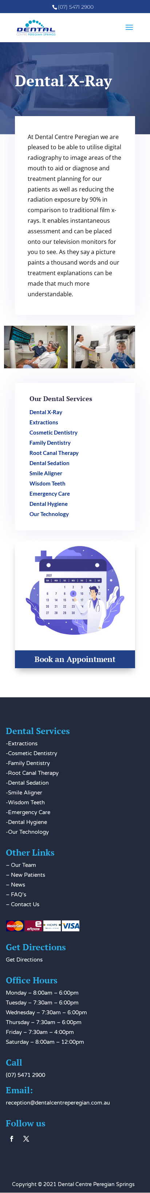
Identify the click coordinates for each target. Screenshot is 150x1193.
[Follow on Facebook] (11, 1139)
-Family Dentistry (28, 763)
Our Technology (49, 514)
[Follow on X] (26, 1139)
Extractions (43, 422)
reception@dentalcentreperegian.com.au (58, 1102)
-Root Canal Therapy (32, 773)
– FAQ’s (16, 894)
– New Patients (25, 875)
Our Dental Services (60, 398)
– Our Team (21, 865)
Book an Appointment (75, 659)
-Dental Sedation (27, 783)
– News (15, 884)
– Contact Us (22, 904)
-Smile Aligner (24, 792)
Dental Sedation (49, 463)
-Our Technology (27, 832)
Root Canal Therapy (54, 452)
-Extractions (22, 743)
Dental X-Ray (45, 412)
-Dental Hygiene (26, 822)
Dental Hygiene (48, 503)
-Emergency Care (28, 812)
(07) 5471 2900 (25, 1075)
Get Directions (24, 959)
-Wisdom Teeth (25, 802)
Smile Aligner (45, 473)
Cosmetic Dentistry (53, 432)
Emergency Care (49, 493)
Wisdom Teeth (47, 483)
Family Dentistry (50, 442)
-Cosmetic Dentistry (31, 753)
